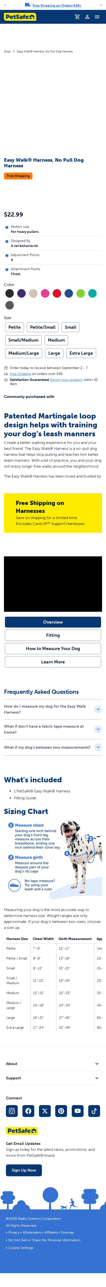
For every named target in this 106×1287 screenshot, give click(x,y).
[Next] (101, 5)
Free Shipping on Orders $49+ (57, 5)
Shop (7, 51)
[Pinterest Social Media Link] (61, 1111)
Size (7, 318)
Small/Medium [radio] (23, 340)
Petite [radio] (14, 327)
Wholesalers (32, 1232)
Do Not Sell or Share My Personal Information (44, 1240)
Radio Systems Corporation (39, 1219)
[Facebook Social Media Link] (28, 1111)
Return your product (66, 380)
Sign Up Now (24, 1170)
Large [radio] (54, 353)
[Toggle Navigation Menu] (97, 17)
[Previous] (5, 5)
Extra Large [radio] (81, 353)
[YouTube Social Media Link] (78, 1111)
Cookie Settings (20, 1248)
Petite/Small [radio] (42, 327)
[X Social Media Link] (45, 1111)
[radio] (9, 293)
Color (9, 285)
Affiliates (51, 1232)
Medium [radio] (56, 340)
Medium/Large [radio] (23, 353)
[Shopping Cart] (77, 17)
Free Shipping (20, 374)
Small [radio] (70, 327)
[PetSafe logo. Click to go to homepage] (20, 17)
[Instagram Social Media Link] (12, 1111)
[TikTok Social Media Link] (94, 1111)
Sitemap (67, 1232)
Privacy (13, 1232)
